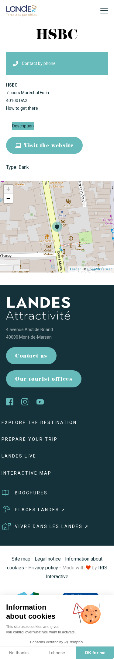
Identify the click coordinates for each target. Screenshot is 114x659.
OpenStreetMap (99, 269)
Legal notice (48, 559)
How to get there (22, 108)
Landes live (19, 456)
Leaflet (75, 269)
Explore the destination (39, 422)
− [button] (8, 198)
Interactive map (27, 473)
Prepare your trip (30, 439)
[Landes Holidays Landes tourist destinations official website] (21, 10)
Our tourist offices (43, 380)
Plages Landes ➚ (40, 509)
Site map (21, 559)
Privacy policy (43, 568)
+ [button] (8, 189)
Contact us (31, 356)
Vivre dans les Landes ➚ (52, 526)
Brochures (31, 492)
